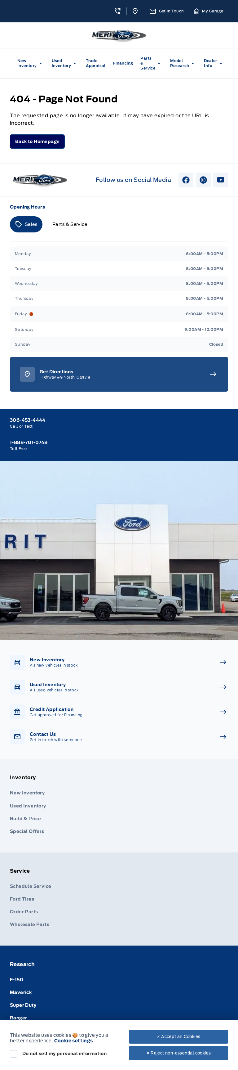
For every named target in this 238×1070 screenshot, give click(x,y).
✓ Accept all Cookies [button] (179, 1036)
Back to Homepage (37, 141)
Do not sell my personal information (64, 1053)
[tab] (26, 224)
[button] (117, 11)
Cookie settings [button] (73, 1041)
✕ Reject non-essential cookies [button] (178, 1053)
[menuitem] (31, 63)
